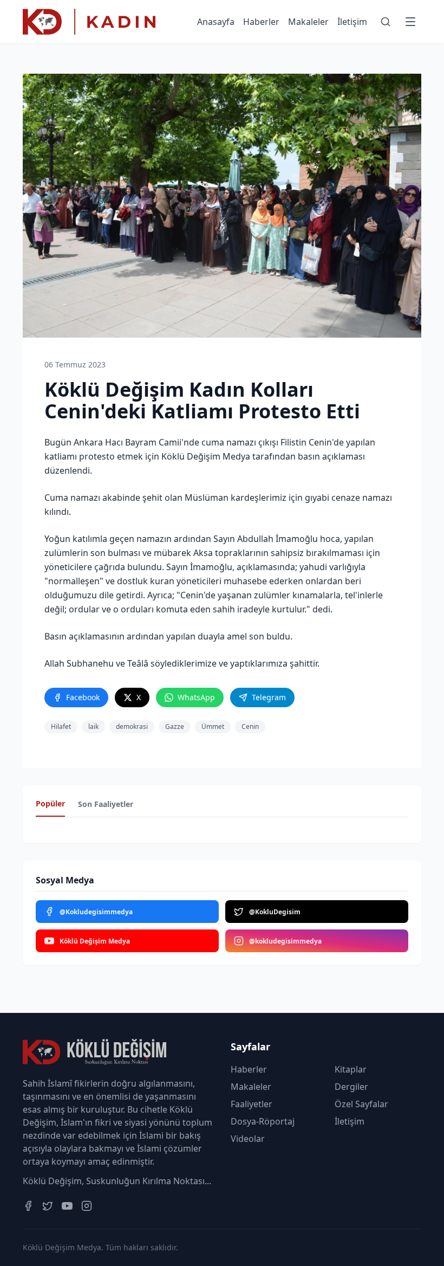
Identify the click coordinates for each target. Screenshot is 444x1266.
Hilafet (61, 726)
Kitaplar (351, 1069)
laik (93, 726)
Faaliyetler (251, 1104)
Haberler (261, 22)
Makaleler (308, 22)
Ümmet (212, 726)
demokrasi (132, 726)
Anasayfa (215, 22)
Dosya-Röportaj (263, 1121)
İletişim (352, 22)
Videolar (248, 1139)
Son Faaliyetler (105, 804)
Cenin (250, 726)
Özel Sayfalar (361, 1104)
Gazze (174, 726)
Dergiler (351, 1087)
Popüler (50, 803)
